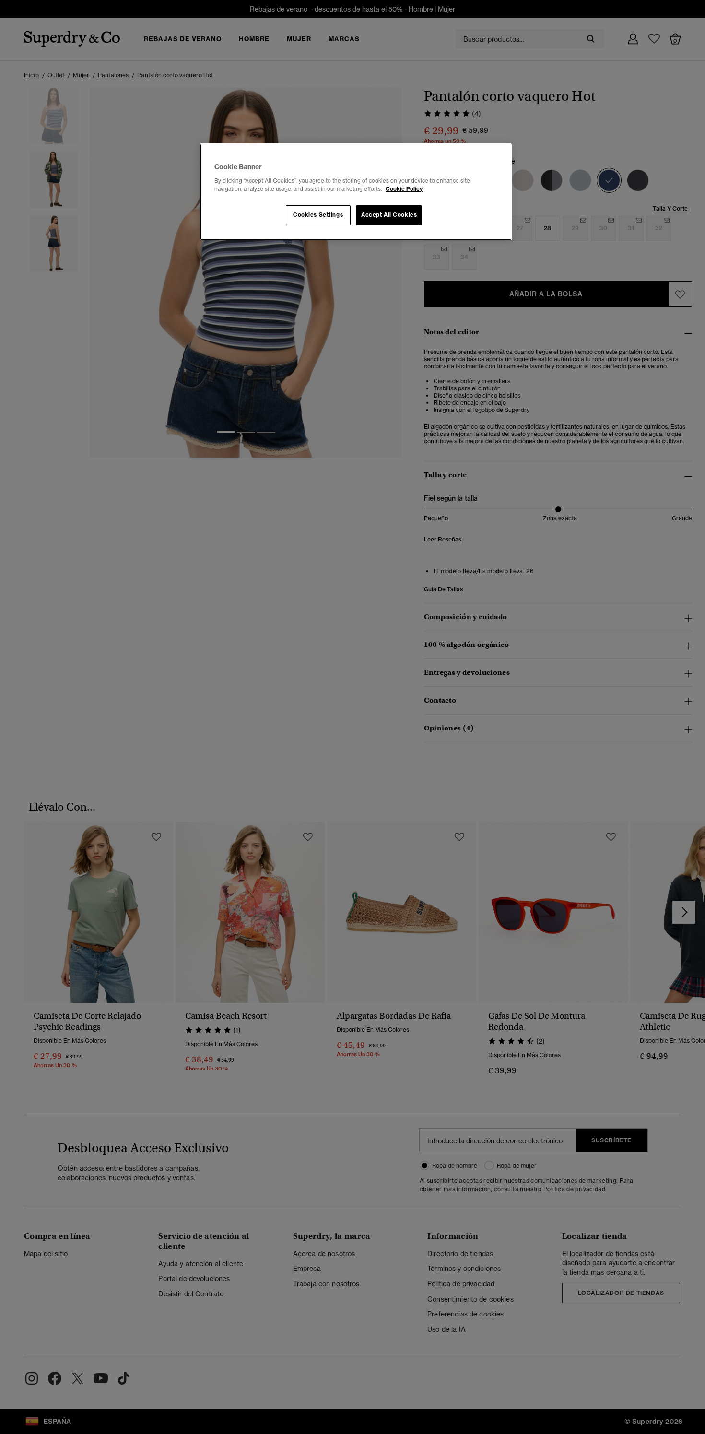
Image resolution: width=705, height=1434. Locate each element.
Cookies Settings (318, 215)
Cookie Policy (404, 189)
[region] (356, 191)
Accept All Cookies (389, 215)
